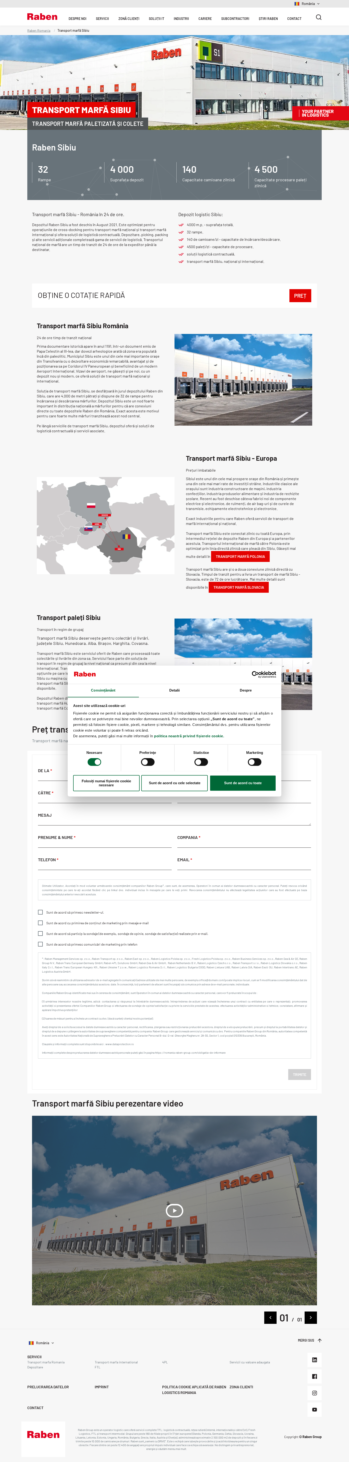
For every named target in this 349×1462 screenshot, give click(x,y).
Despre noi (77, 19)
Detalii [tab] (174, 690)
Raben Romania (38, 30)
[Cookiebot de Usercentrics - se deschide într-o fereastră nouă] (255, 674)
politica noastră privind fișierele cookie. (189, 736)
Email (183, 859)
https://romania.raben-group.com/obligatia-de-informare (190, 1052)
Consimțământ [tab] (103, 690)
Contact (294, 19)
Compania (188, 837)
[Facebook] (314, 1376)
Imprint (102, 1387)
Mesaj (45, 815)
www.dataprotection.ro (119, 1044)
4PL (165, 1362)
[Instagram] (314, 1393)
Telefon (47, 859)
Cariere (205, 19)
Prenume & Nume (56, 837)
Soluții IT (156, 19)
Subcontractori (235, 19)
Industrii (181, 19)
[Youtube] (314, 1410)
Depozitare (35, 1367)
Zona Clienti (241, 1387)
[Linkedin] (314, 1360)
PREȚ (300, 295)
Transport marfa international (116, 1362)
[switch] (148, 762)
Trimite (299, 1074)
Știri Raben (268, 19)
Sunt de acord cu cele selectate (174, 783)
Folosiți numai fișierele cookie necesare (106, 783)
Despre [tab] (246, 690)
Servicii (102, 19)
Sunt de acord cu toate (243, 783)
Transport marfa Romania (46, 1362)
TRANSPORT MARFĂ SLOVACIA (238, 587)
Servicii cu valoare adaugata (250, 1362)
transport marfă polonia (240, 556)
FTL (97, 1367)
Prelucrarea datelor (48, 1387)
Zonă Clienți (128, 19)
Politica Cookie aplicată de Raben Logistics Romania (194, 1390)
